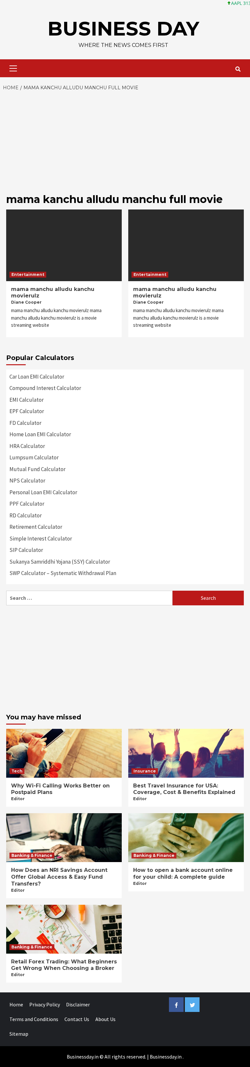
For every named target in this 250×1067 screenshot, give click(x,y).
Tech (16, 771)
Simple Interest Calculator (40, 538)
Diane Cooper (26, 302)
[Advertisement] (125, 140)
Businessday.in (166, 1056)
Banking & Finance (31, 855)
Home (16, 1004)
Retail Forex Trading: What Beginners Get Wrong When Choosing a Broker (64, 965)
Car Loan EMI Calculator (36, 376)
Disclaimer (78, 1004)
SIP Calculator (26, 550)
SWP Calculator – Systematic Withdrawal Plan (62, 573)
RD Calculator (25, 515)
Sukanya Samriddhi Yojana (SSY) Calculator (59, 561)
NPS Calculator (27, 480)
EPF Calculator (26, 411)
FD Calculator (25, 422)
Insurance (144, 771)
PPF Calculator (26, 503)
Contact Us (76, 1019)
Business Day (123, 28)
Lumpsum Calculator (34, 457)
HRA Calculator (27, 446)
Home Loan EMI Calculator (40, 434)
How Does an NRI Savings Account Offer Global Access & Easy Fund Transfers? (59, 877)
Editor (18, 798)
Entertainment (27, 274)
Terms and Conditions (33, 1019)
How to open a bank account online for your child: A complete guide (183, 873)
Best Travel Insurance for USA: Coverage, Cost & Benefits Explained (184, 789)
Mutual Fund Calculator (37, 469)
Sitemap (18, 1034)
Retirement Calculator (35, 526)
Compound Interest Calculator (45, 388)
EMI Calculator (26, 399)
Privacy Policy (44, 1004)
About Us (105, 1019)
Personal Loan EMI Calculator (43, 492)
